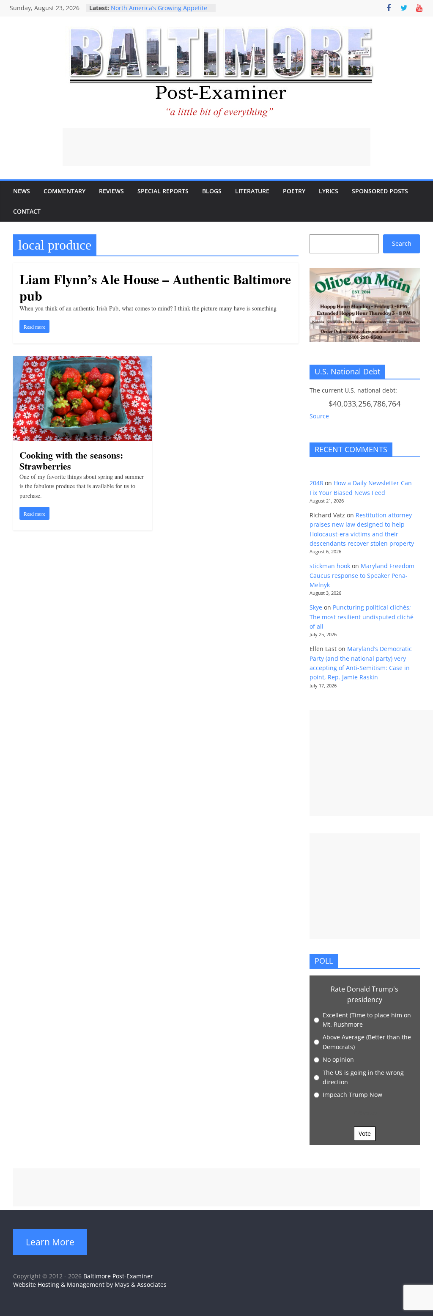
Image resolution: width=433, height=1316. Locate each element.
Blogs (212, 191)
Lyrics (328, 191)
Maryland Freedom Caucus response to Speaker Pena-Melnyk (362, 575)
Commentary (64, 191)
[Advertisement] (216, 147)
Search (401, 243)
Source (319, 416)
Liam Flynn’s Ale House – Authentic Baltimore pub (155, 287)
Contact (27, 211)
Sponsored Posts (380, 191)
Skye (316, 607)
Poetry (294, 191)
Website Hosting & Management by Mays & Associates (90, 1284)
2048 (316, 483)
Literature (252, 191)
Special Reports (163, 191)
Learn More (50, 1242)
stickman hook (330, 566)
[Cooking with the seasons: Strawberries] (82, 361)
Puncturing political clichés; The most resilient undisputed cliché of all (362, 616)
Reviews (111, 191)
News (21, 191)
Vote (365, 1133)
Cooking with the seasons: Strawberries (71, 460)
